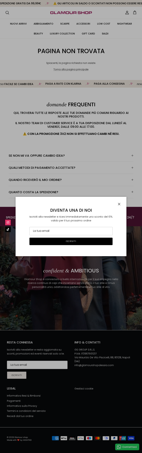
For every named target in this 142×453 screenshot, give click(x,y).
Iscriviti (71, 241)
